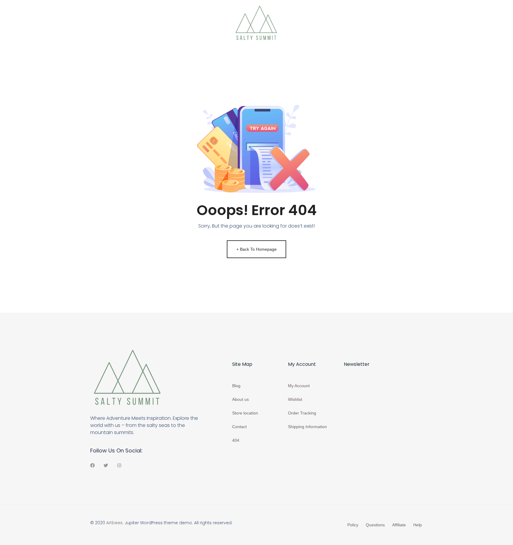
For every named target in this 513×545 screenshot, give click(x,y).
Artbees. (115, 523)
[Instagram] (119, 465)
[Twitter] (106, 465)
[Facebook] (92, 465)
